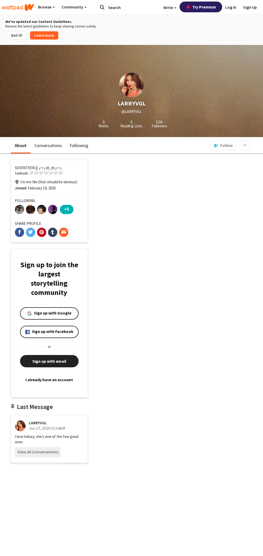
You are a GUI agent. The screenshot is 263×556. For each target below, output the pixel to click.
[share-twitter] (30, 232)
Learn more (44, 35)
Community (73, 6)
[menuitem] (223, 145)
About (21, 145)
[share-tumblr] (52, 232)
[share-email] (63, 232)
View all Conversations (37, 451)
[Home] (18, 7)
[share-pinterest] (41, 232)
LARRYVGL (38, 422)
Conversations (48, 145)
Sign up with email (49, 361)
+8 (66, 209)
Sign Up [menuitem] (250, 7)
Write (168, 7)
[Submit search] (102, 7)
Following (79, 145)
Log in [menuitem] (230, 7)
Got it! (16, 35)
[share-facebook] (19, 232)
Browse (45, 6)
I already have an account (49, 379)
